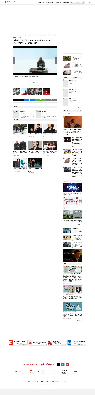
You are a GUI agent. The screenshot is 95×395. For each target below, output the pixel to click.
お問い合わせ (52, 381)
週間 (69, 113)
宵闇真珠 (44, 111)
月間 (72, 113)
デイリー (65, 113)
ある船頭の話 (23, 111)
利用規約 (42, 381)
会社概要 (29, 381)
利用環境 (47, 381)
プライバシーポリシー (36, 381)
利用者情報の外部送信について (60, 381)
